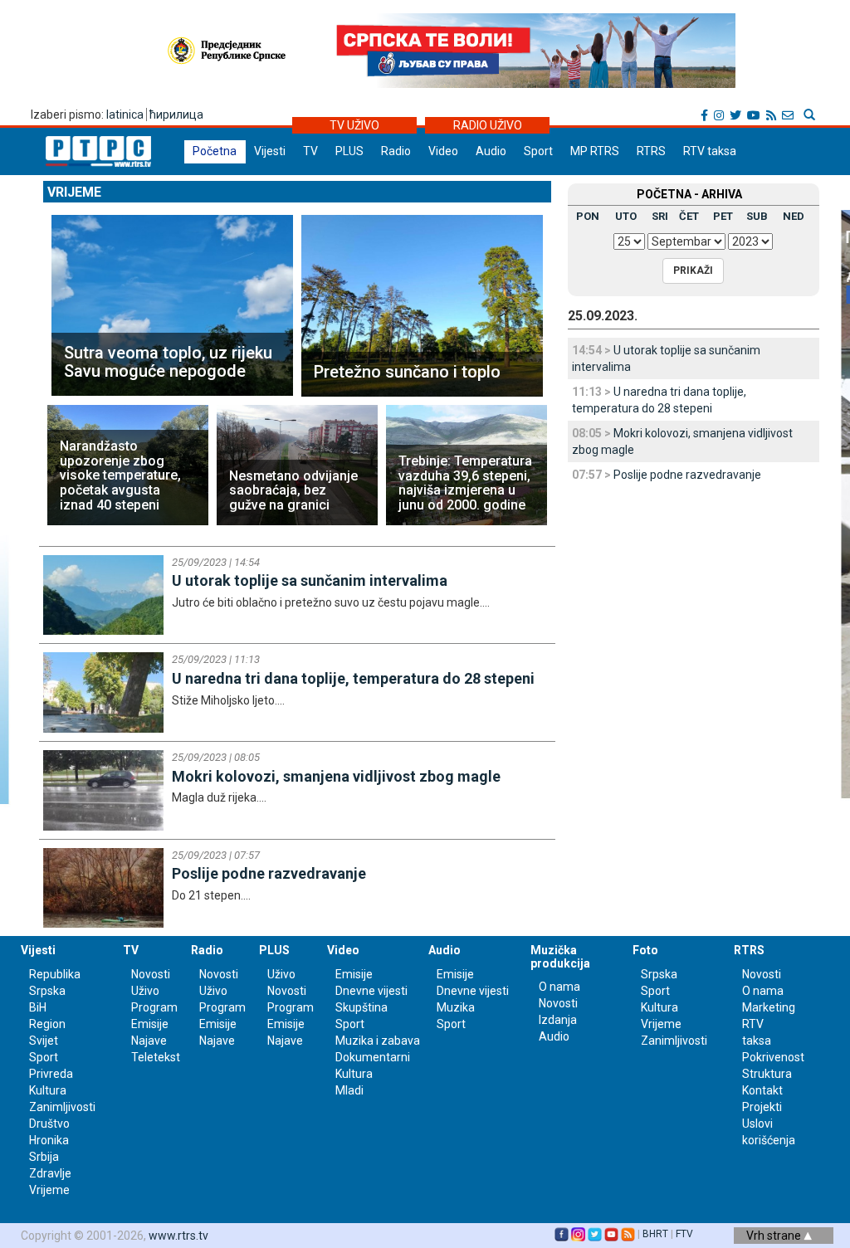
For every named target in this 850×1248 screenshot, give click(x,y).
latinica (125, 114)
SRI (660, 216)
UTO (626, 216)
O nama (559, 986)
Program (154, 1007)
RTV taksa (709, 151)
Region (47, 1024)
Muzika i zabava (377, 1040)
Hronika (49, 1140)
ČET (689, 216)
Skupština (361, 1007)
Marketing (768, 1007)
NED (793, 216)
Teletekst (155, 1057)
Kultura (47, 1090)
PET (723, 216)
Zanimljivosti (62, 1107)
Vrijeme (74, 192)
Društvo (49, 1123)
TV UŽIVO (354, 125)
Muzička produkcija (560, 956)
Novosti (150, 974)
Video (443, 151)
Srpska (659, 974)
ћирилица (176, 114)
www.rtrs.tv (178, 1235)
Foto (645, 950)
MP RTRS (594, 151)
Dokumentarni (372, 1057)
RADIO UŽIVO (487, 125)
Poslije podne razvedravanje (687, 474)
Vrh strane (775, 1235)
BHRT (655, 1234)
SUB (757, 216)
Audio (491, 151)
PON (587, 216)
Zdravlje (50, 1173)
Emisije (150, 1024)
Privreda (51, 1073)
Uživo (145, 990)
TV (310, 151)
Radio (396, 151)
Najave (149, 1040)
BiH (37, 1007)
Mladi (349, 1090)
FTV (684, 1234)
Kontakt (762, 1090)
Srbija (44, 1156)
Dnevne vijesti (371, 990)
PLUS (349, 151)
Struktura (767, 1073)
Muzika (456, 1007)
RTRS (651, 151)
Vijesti (270, 151)
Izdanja (558, 1019)
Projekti (762, 1107)
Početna (215, 151)
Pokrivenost (773, 1057)
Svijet (43, 1040)
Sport (538, 151)
